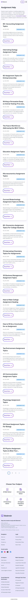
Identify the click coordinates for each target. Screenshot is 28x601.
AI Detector (17, 585)
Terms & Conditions (19, 537)
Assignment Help (20, 29)
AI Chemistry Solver (7, 502)
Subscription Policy (19, 542)
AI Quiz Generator (5, 587)
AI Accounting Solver (21, 492)
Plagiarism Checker (19, 582)
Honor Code (18, 544)
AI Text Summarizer (19, 590)
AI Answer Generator (5, 562)
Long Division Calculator (20, 562)
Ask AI (2, 565)
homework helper (21, 16)
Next (19, 473)
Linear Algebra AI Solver (6, 570)
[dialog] (14, 599)
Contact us (3, 542)
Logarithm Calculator (20, 568)
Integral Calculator (19, 560)
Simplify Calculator (19, 565)
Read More (7, 41)
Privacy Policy (18, 539)
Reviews (3, 544)
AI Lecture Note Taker (5, 589)
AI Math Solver (7, 492)
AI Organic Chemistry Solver (21, 503)
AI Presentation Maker (6, 592)
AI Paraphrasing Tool (19, 588)
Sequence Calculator (20, 570)
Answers (3, 539)
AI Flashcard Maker (5, 584)
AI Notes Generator (5, 582)
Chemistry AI (4, 568)
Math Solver (3, 560)
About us (3, 537)
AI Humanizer (18, 580)
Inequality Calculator (19, 573)
